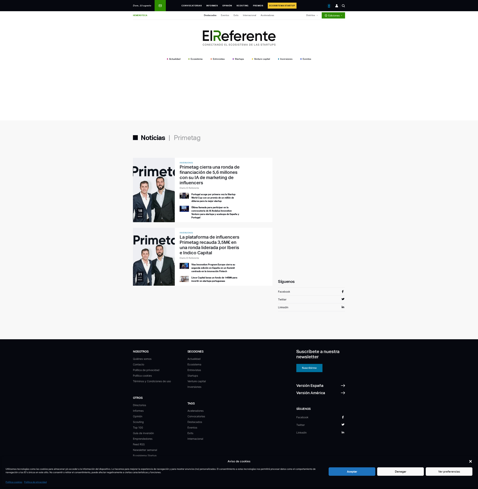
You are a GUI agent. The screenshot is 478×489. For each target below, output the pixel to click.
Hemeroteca (140, 15)
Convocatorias (191, 5)
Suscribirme (309, 367)
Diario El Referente (189, 188)
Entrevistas (219, 59)
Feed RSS (139, 444)
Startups (239, 59)
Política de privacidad (35, 482)
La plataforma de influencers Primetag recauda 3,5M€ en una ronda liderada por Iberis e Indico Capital (209, 245)
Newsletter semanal (145, 449)
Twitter (282, 299)
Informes (212, 5)
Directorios (139, 405)
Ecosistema (197, 59)
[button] (470, 461)
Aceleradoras (267, 15)
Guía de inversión (143, 433)
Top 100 (138, 427)
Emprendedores (142, 438)
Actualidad (174, 59)
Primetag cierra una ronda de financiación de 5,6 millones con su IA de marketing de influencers (210, 174)
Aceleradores (195, 410)
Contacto (138, 364)
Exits (236, 15)
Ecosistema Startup (282, 5)
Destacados (210, 15)
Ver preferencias (449, 471)
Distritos (310, 15)
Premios (258, 5)
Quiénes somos (142, 358)
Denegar (400, 471)
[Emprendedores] (336, 5)
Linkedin (283, 307)
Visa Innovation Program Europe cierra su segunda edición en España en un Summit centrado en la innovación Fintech (213, 268)
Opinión (227, 5)
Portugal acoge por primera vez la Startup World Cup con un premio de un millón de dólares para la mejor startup (213, 197)
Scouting (243, 5)
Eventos (225, 15)
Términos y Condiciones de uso (152, 381)
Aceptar (352, 471)
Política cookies (14, 482)
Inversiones (286, 59)
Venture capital (262, 59)
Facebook (284, 291)
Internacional (249, 15)
